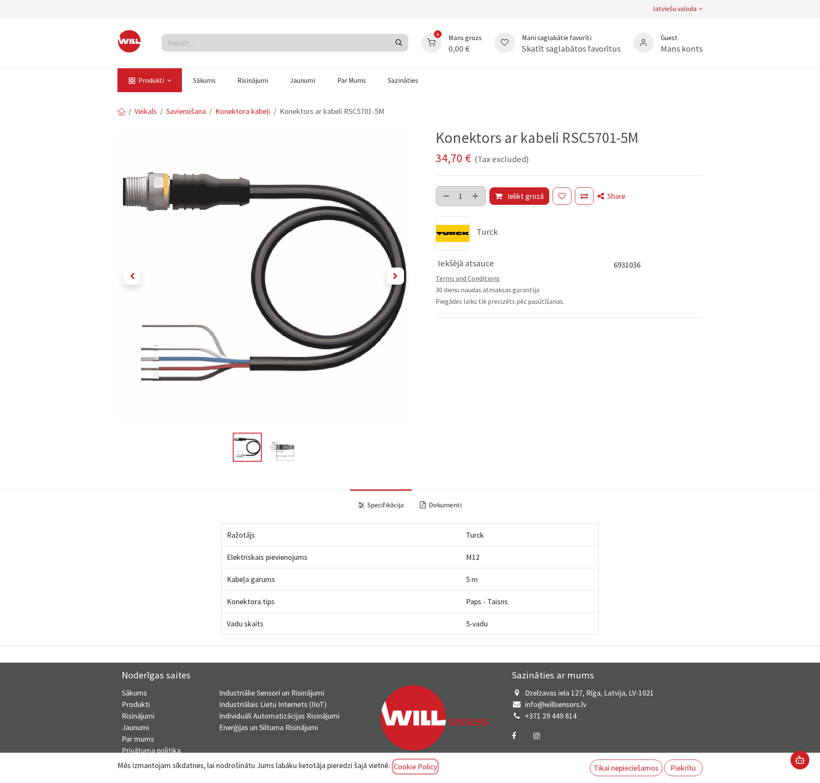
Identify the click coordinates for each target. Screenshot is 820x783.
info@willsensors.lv (555, 704)
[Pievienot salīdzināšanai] (584, 196)
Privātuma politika (151, 750)
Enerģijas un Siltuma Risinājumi (268, 727)
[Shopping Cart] (431, 42)
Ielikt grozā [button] (525, 196)
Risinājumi (138, 716)
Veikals (146, 111)
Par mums (138, 739)
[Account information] (643, 42)
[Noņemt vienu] (445, 196)
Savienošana (186, 111)
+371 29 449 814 (551, 716)
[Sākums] (121, 111)
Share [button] (615, 196)
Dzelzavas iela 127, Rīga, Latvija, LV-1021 (589, 693)
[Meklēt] (399, 42)
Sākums (134, 693)
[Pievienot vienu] (476, 196)
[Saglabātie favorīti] (505, 42)
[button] (131, 276)
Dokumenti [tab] (445, 505)
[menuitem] (149, 80)
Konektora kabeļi (242, 111)
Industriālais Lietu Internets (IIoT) (273, 704)
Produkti (136, 704)
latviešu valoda (675, 8)
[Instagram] (536, 736)
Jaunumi (135, 727)
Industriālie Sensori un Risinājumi (271, 693)
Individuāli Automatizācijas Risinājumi (279, 716)
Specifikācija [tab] (385, 505)
